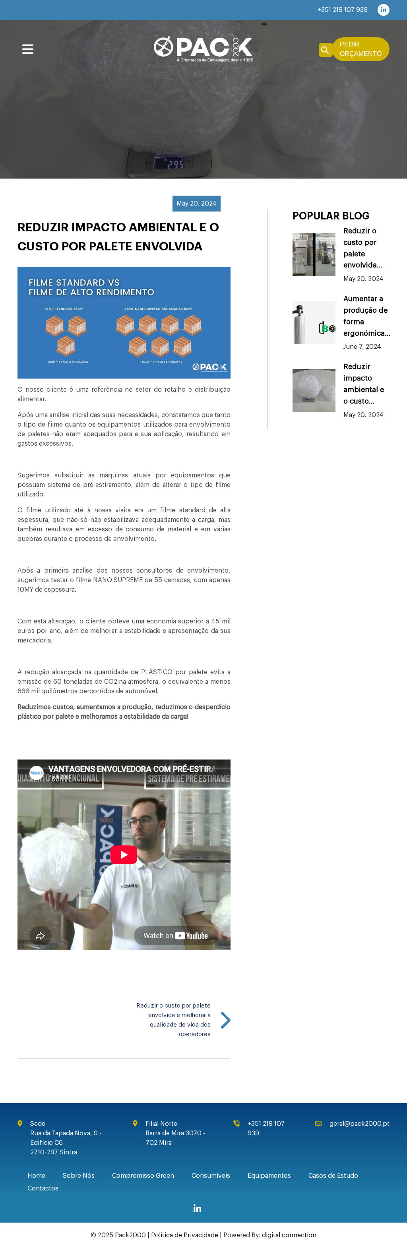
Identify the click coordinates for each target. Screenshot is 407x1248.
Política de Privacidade (184, 1235)
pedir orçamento (361, 49)
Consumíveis (211, 1176)
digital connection (289, 1235)
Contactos (42, 1188)
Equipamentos (269, 1176)
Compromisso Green (143, 1176)
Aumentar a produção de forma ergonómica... (367, 316)
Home (36, 1176)
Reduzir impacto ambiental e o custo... (363, 383)
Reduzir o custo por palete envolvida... (363, 248)
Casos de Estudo (333, 1176)
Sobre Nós (79, 1176)
